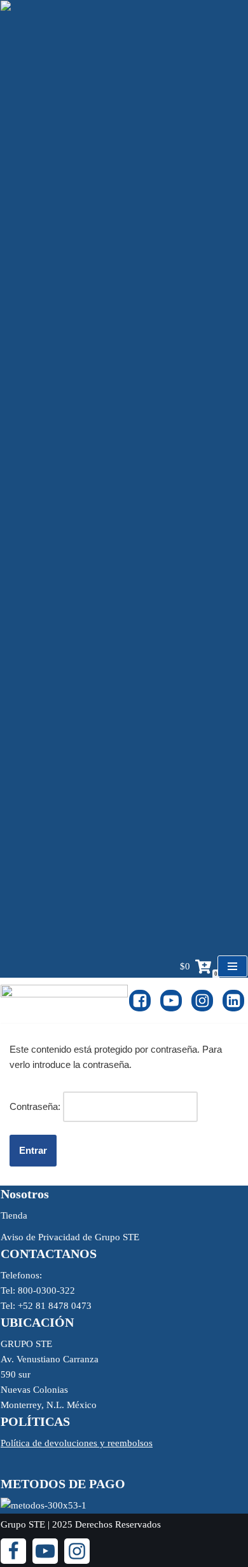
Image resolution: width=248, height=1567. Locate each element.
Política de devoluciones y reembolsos (77, 1443)
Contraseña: (36, 1106)
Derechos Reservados (118, 1524)
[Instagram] (202, 1000)
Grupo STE (23, 1524)
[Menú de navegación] (232, 966)
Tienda (14, 1215)
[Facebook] (140, 1000)
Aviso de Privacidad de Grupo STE (70, 1237)
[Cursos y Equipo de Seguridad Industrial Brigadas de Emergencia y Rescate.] (64, 1000)
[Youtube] (171, 1000)
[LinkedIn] (233, 1000)
